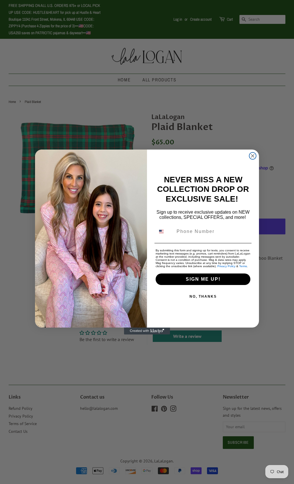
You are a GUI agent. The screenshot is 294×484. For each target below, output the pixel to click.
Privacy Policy (226, 266)
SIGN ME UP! (203, 279)
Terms (243, 266)
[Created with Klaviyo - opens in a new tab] (147, 331)
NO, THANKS (203, 296)
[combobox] (165, 231)
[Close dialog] (252, 155)
